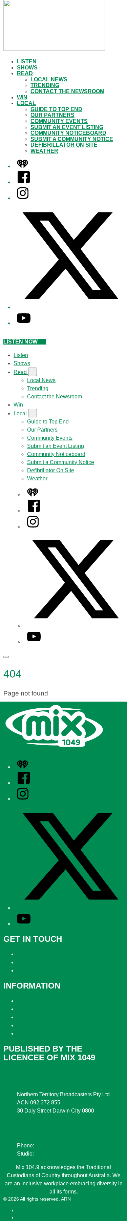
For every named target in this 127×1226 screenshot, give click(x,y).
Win (22, 97)
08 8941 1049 (51, 1154)
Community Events (59, 121)
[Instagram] (22, 198)
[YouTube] (23, 323)
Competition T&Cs (39, 1009)
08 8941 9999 (52, 1145)
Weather (44, 151)
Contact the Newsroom (67, 91)
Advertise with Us (38, 962)
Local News (48, 79)
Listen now (20, 342)
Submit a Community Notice (71, 139)
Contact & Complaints (43, 954)
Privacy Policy (34, 1001)
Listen (27, 61)
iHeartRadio (29, 1217)
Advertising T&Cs (38, 1017)
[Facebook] (23, 182)
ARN (22, 1210)
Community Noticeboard (68, 133)
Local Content (33, 1033)
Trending (44, 85)
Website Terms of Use (43, 1025)
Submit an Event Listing (66, 127)
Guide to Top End (56, 109)
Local (26, 103)
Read (25, 73)
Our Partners (52, 115)
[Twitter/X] (70, 307)
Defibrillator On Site (64, 145)
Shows (27, 67)
